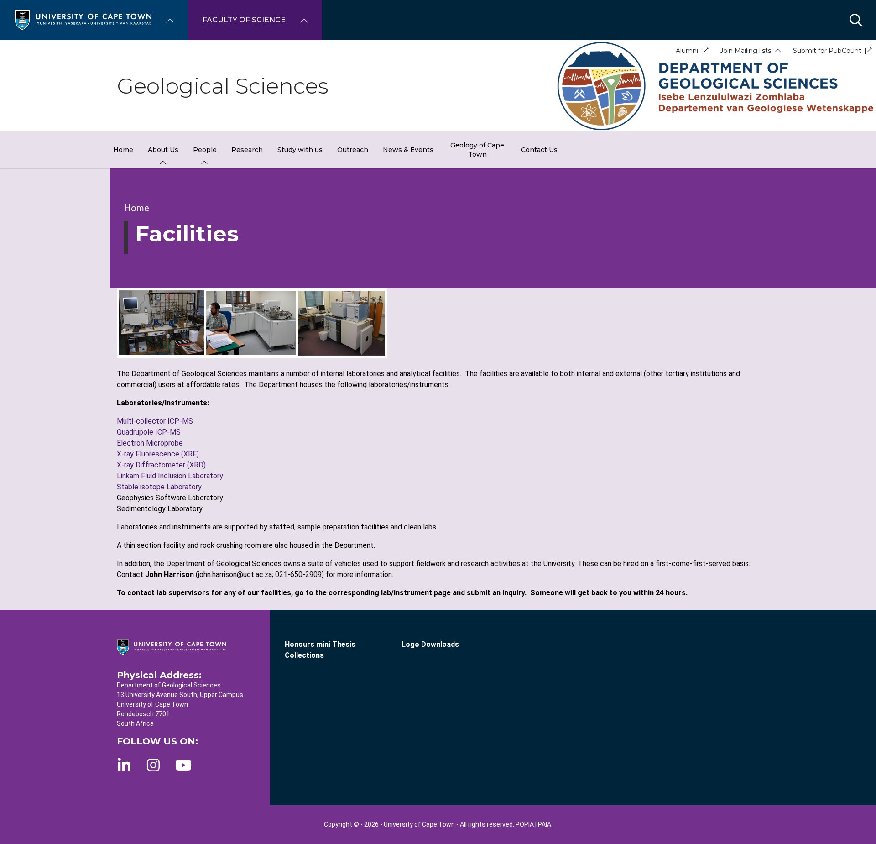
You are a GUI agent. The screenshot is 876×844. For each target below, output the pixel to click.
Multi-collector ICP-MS (155, 421)
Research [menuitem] (247, 150)
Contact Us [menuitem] (539, 150)
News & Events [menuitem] (408, 150)
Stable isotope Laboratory (159, 486)
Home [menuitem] (123, 150)
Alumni (687, 51)
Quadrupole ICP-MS (149, 432)
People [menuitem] (205, 150)
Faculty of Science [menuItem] (244, 20)
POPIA (525, 824)
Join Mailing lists (745, 51)
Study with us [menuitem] (300, 150)
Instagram (153, 765)
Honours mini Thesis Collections (320, 650)
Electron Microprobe (150, 443)
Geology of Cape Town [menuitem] (477, 149)
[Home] (83, 19)
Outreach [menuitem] (352, 150)
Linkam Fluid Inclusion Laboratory (170, 476)
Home (136, 208)
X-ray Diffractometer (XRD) (161, 465)
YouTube (183, 765)
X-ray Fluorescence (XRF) (158, 454)
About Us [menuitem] (163, 150)
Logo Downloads (430, 644)
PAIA (544, 824)
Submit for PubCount (827, 51)
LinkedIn (124, 765)
